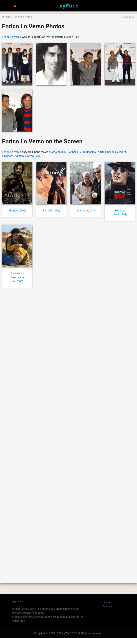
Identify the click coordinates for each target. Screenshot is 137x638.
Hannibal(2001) (95, 152)
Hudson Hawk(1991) (117, 152)
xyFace (6, 17)
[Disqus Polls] (68, 338)
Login (107, 602)
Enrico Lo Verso (11, 36)
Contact (107, 606)
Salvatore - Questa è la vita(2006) (21, 155)
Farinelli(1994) (76, 152)
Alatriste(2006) (58, 152)
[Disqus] (68, 431)
